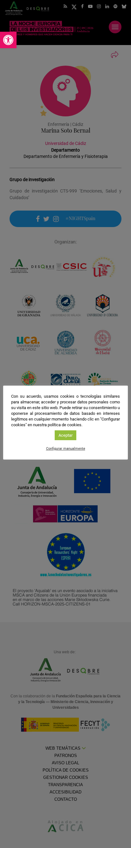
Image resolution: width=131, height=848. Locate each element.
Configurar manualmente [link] (65, 449)
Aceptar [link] (65, 435)
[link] (8, 40)
